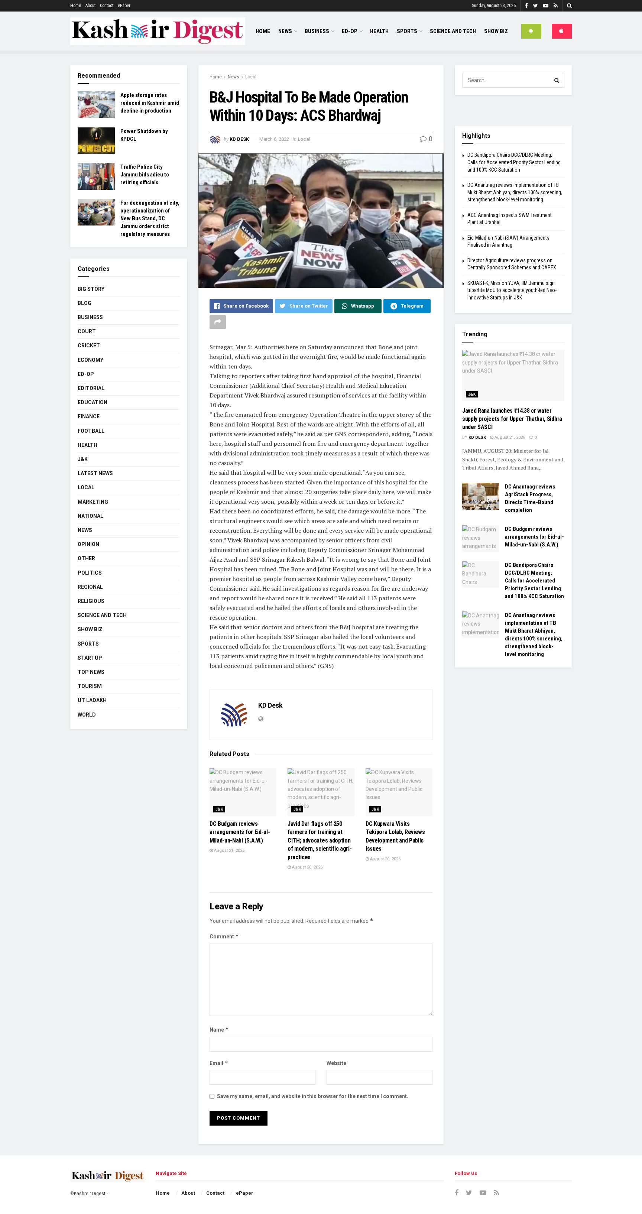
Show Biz (496, 31)
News (285, 31)
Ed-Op (349, 31)
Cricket (89, 345)
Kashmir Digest (90, 1193)
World (87, 715)
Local (250, 76)
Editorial (91, 388)
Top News (91, 672)
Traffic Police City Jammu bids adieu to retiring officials (144, 174)
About (90, 5)
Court (87, 331)
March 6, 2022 (274, 139)
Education (92, 402)
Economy (90, 360)
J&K (219, 809)
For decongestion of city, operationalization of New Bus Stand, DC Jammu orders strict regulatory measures (149, 218)
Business (317, 31)
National (90, 516)
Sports (407, 31)
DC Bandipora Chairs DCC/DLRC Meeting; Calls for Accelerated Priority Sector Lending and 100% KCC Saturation (514, 162)
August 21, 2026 (228, 850)
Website (336, 1063)
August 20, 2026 (306, 867)
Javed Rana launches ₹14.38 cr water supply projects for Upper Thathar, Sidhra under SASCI (512, 419)
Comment (224, 936)
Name (219, 1029)
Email (219, 1063)
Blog (84, 303)
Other (86, 558)
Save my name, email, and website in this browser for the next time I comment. (312, 1096)
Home (75, 5)
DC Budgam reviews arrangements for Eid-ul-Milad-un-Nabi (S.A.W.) (240, 832)
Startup (90, 658)
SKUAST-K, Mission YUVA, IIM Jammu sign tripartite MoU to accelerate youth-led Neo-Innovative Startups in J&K (512, 290)
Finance (89, 416)
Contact (106, 5)
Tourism (90, 686)
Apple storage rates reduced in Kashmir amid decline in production (149, 103)
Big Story (91, 289)
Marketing (93, 502)
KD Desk (239, 139)
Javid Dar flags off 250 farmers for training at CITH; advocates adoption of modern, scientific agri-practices (319, 840)
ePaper (124, 5)
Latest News (95, 473)
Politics (90, 573)
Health (379, 31)
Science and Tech (102, 615)
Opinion (88, 544)
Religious (91, 601)
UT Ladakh (92, 700)
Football (91, 431)
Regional (90, 587)
